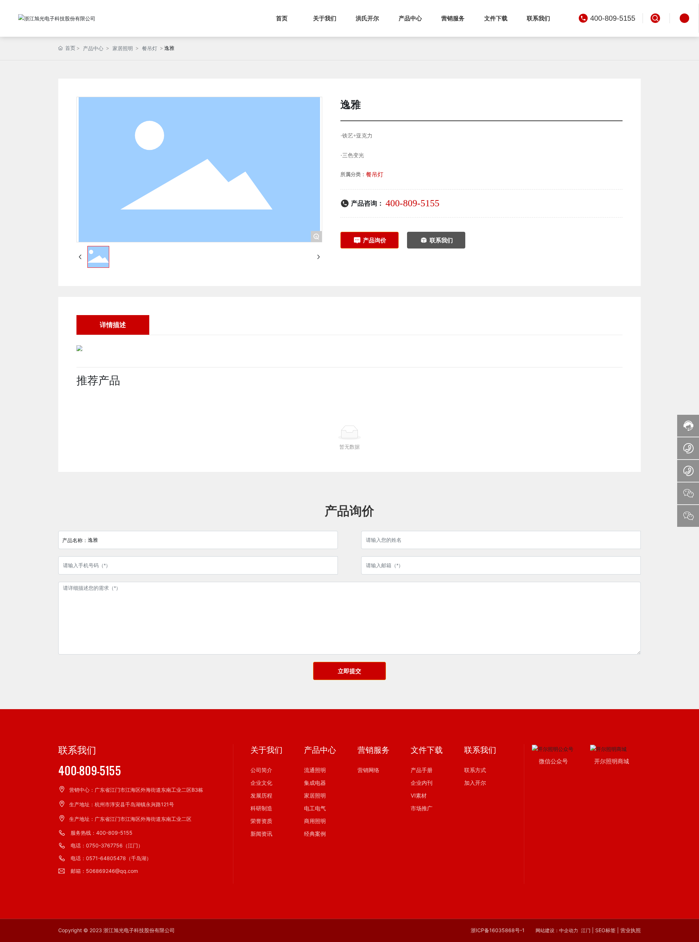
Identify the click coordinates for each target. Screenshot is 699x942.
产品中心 (93, 48)
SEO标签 (605, 930)
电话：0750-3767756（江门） (107, 845)
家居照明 (122, 48)
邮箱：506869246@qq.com (104, 871)
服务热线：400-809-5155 (102, 833)
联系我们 (77, 750)
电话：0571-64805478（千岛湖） (111, 858)
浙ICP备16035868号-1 (498, 930)
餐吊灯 (149, 48)
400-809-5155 (612, 18)
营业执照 (630, 930)
